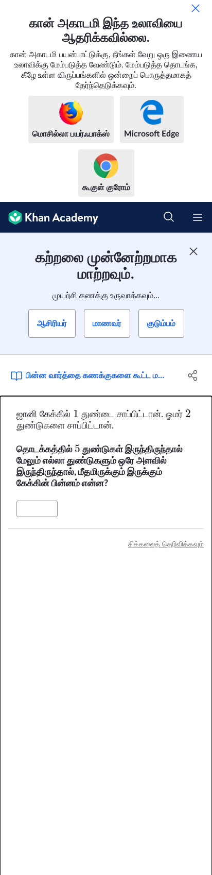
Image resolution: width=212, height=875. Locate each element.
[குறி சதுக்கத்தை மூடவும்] (193, 251)
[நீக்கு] (195, 8)
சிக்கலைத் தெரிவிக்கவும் (166, 544)
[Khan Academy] (49, 217)
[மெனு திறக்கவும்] (197, 217)
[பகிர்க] (193, 375)
